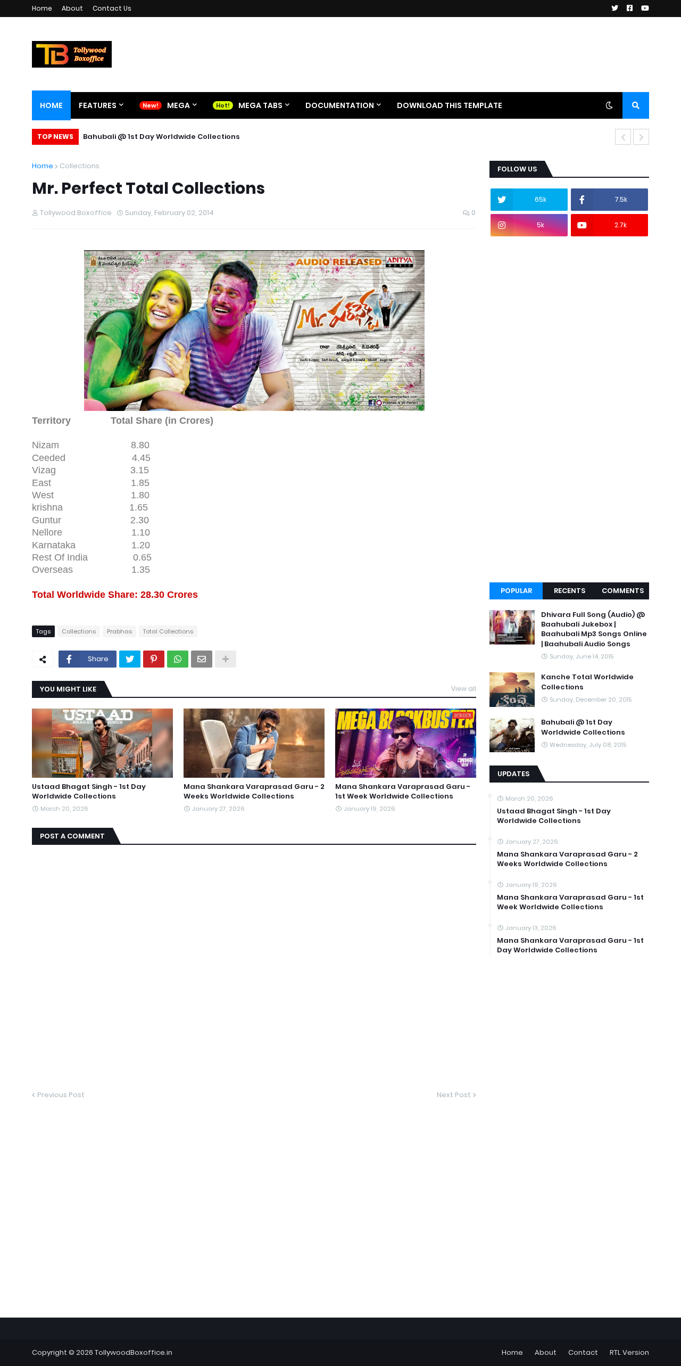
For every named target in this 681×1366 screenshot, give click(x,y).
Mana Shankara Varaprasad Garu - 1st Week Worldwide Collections (402, 791)
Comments (623, 591)
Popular (516, 591)
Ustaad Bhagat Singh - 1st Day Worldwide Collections (89, 791)
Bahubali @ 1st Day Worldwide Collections (161, 136)
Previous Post (61, 1095)
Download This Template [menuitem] (449, 105)
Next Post (454, 1095)
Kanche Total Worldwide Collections (587, 682)
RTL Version (629, 1352)
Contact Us (112, 8)
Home (42, 8)
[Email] (201, 659)
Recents (569, 591)
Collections (79, 166)
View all (463, 688)
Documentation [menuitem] (339, 105)
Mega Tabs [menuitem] (260, 105)
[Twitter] (129, 659)
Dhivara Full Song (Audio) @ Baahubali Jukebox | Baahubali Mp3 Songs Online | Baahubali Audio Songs (594, 629)
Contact (583, 1352)
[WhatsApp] (177, 659)
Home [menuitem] (51, 105)
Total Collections (168, 631)
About (72, 8)
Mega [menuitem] (178, 105)
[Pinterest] (153, 659)
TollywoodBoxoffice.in (133, 1352)
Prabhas (119, 631)
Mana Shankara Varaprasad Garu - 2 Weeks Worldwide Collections (254, 791)
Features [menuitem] (98, 105)
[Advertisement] (569, 409)
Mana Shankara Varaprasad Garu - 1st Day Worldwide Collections (570, 945)
